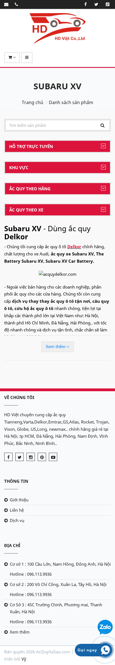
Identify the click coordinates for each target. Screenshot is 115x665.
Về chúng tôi (19, 397)
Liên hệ (17, 510)
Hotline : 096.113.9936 (31, 574)
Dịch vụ (17, 520)
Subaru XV (57, 86)
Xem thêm (56, 346)
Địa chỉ (12, 545)
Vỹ (23, 659)
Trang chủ (32, 102)
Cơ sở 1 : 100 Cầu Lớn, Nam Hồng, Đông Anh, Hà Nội (60, 564)
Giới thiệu (19, 500)
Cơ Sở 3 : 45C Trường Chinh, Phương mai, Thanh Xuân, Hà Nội (56, 608)
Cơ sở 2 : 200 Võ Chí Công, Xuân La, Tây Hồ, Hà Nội (58, 584)
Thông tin (16, 481)
